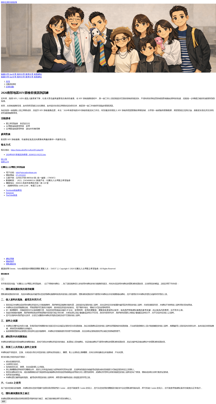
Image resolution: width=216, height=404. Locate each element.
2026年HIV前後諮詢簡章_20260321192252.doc (26, 155)
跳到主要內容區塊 (9, 2)
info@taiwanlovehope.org (26, 172)
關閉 (3, 401)
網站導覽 (10, 259)
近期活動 (10, 87)
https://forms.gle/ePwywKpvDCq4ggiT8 (27, 150)
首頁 (8, 81)
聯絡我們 (10, 261)
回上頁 (4, 159)
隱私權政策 (11, 264)
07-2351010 (21, 175)
